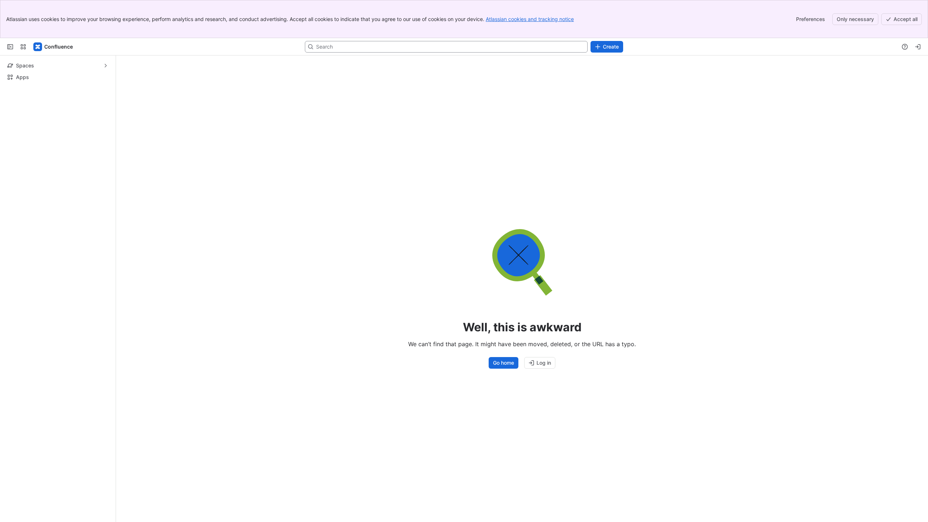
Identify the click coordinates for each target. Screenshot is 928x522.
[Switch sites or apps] (23, 47)
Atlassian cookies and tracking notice (530, 19)
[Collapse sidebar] (10, 47)
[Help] (905, 47)
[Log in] (918, 47)
